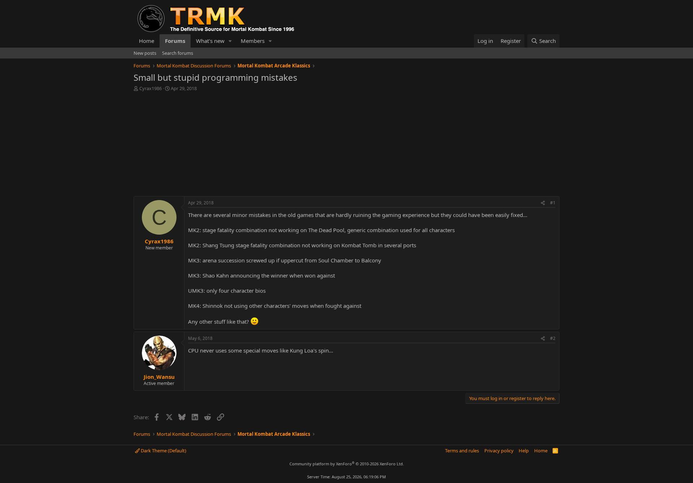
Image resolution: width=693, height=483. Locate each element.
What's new (210, 40)
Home (146, 40)
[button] (230, 41)
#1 (552, 203)
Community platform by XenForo (346, 463)
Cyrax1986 (150, 88)
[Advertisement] (346, 145)
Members (253, 40)
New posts (145, 53)
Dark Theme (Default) (163, 450)
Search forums (177, 53)
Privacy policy (499, 450)
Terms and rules (462, 450)
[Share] (543, 203)
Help (524, 450)
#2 (552, 338)
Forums (175, 40)
